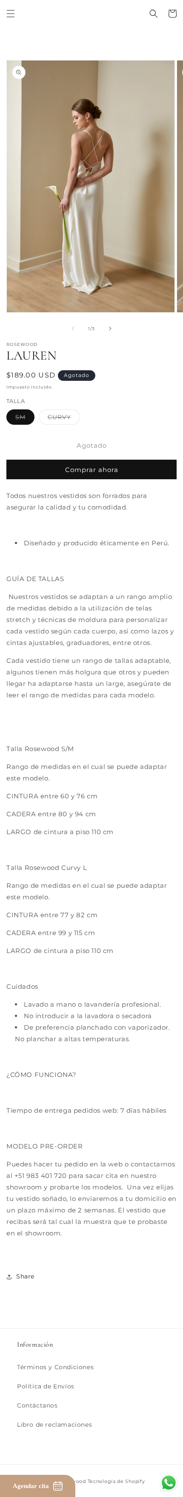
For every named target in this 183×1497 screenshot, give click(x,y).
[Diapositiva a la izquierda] (72, 328)
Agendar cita (31, 1486)
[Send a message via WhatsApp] (169, 1483)
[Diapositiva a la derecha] (110, 328)
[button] (10, 13)
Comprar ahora (91, 470)
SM (24, 419)
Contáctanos (37, 1405)
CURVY (64, 419)
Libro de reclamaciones (54, 1424)
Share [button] (25, 1276)
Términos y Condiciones (55, 1367)
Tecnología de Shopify (116, 1481)
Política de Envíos (45, 1386)
